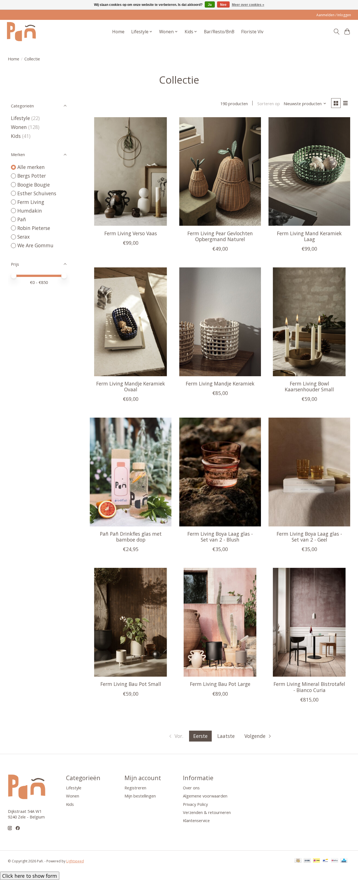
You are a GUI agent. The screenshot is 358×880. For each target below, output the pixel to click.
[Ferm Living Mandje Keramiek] (220, 321)
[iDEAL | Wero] (316, 861)
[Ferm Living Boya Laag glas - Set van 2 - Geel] (309, 472)
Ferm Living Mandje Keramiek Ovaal (130, 386)
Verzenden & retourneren (207, 812)
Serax (23, 236)
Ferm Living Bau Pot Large (220, 684)
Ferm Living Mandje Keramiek (220, 383)
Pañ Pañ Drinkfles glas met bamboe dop (131, 536)
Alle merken (31, 167)
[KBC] (343, 861)
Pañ (21, 219)
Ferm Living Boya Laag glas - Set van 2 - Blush (220, 536)
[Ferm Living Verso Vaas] (130, 171)
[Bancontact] (325, 861)
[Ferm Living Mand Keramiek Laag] (309, 171)
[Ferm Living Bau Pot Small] (130, 622)
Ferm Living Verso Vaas (130, 233)
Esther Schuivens (36, 193)
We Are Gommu (35, 245)
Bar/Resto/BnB (219, 32)
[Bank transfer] (307, 861)
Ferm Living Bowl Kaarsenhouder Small (309, 386)
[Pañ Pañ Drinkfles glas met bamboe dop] (130, 472)
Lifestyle (20, 118)
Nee (223, 5)
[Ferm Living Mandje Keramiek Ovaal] (130, 321)
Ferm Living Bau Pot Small (130, 684)
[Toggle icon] (336, 32)
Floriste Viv (252, 32)
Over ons (191, 787)
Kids (16, 136)
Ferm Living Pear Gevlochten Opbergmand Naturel (220, 236)
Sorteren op (268, 103)
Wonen (19, 127)
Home (118, 32)
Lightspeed (75, 861)
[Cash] (298, 861)
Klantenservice (196, 820)
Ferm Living (30, 202)
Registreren (135, 787)
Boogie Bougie (33, 184)
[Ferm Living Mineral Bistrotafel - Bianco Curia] (309, 622)
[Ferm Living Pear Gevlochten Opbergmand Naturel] (220, 171)
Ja (210, 5)
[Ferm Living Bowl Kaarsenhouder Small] (309, 321)
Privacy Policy (195, 804)
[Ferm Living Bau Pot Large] (220, 622)
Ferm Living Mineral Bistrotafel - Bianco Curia (309, 687)
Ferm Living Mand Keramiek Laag (309, 236)
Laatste (226, 736)
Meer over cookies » (248, 5)
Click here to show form (29, 875)
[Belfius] (334, 861)
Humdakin (29, 210)
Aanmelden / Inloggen (333, 15)
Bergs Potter (31, 175)
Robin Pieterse (33, 228)
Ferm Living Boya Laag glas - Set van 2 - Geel (309, 536)
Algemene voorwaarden (205, 796)
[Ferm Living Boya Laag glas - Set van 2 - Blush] (220, 472)
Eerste (200, 736)
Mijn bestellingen (140, 796)
